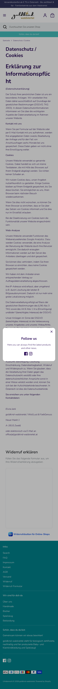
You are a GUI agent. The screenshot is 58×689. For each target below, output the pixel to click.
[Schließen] (51, 331)
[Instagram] (30, 353)
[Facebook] (26, 353)
